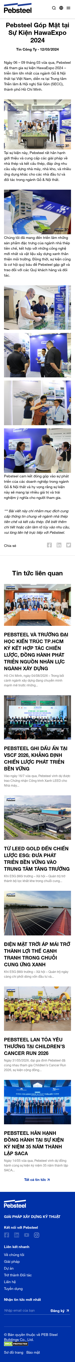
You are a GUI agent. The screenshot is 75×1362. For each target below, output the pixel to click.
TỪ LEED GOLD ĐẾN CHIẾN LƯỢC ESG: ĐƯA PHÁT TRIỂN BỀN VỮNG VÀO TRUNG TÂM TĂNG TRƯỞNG (37, 858)
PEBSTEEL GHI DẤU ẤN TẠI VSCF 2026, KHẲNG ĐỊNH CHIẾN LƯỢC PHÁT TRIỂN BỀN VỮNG (35, 757)
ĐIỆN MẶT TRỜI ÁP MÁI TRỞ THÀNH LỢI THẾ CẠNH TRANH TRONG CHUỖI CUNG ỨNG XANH (37, 953)
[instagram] (36, 1235)
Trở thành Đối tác (18, 1274)
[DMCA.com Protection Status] (16, 1343)
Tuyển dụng (13, 1288)
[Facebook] (6, 1234)
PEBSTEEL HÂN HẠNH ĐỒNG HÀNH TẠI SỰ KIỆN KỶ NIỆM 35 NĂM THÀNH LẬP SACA (34, 1142)
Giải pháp (12, 1261)
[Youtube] (26, 1235)
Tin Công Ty (26, 48)
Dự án (9, 1267)
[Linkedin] (16, 1234)
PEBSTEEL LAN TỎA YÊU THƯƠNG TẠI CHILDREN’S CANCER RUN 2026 (34, 1045)
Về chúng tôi (14, 1254)
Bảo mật (33, 1351)
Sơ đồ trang (13, 1351)
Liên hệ (10, 1281)
